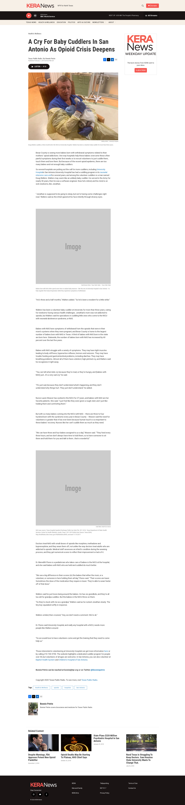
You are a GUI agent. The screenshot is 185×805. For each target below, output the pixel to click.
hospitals (68, 687)
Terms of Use (132, 783)
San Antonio (80, 687)
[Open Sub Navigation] (105, 22)
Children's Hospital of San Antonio (73, 660)
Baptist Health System (45, 660)
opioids (56, 687)
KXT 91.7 (103, 788)
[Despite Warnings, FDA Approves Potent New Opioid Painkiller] (43, 742)
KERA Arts (75, 793)
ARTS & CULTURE (83, 22)
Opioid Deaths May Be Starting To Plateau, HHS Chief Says (75, 756)
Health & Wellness (34, 34)
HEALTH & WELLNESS (46, 22)
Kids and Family (77, 788)
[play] (29, 15)
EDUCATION (61, 22)
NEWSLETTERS (98, 22)
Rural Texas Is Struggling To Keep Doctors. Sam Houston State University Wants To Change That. (139, 758)
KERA (74, 783)
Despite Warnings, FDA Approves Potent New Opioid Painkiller (41, 757)
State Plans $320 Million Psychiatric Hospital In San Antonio (106, 738)
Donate (153, 6)
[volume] (35, 15)
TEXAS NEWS (31, 22)
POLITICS (71, 22)
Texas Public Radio (89, 680)
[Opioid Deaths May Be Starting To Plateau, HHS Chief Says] (76, 742)
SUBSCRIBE (141, 70)
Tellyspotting (104, 783)
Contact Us (132, 788)
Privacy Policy (104, 793)
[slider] (38, 15)
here (106, 651)
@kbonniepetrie (98, 670)
